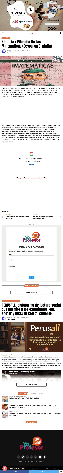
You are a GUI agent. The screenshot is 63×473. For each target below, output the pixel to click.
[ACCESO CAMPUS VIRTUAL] (31, 31)
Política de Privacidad (23, 461)
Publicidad (34, 461)
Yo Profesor (11, 52)
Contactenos (42, 461)
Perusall (4, 355)
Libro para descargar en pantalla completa (31, 178)
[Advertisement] (31, 112)
